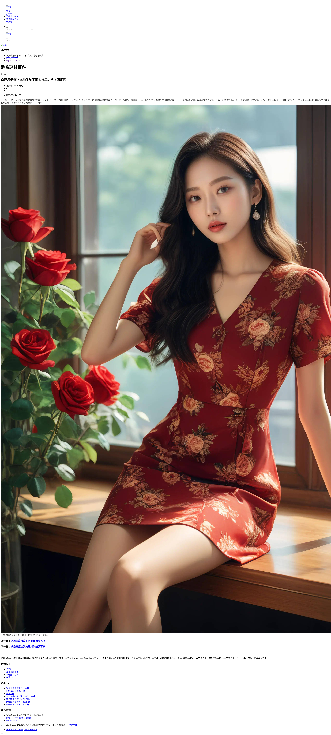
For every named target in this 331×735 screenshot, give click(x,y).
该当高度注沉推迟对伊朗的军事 (28, 646)
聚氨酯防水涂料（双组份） (18, 702)
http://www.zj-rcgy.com (15, 60)
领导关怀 (10, 694)
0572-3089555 (12, 58)
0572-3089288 (25, 718)
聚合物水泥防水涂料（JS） (18, 699)
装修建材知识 (12, 16)
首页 (8, 11)
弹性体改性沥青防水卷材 (17, 688)
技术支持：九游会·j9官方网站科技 (21, 730)
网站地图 (73, 725)
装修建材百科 (12, 19)
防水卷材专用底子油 (15, 691)
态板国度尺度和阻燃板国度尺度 (28, 640)
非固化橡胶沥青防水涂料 (17, 704)
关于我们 (10, 14)
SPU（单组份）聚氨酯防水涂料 (20, 696)
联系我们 (10, 22)
